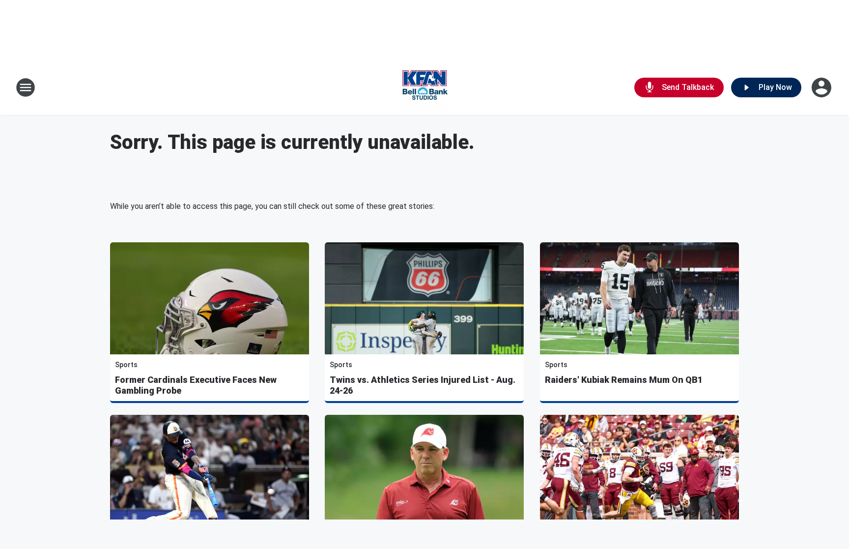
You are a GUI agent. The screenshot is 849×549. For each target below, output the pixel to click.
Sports (126, 365)
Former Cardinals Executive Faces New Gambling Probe (196, 385)
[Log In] (822, 87)
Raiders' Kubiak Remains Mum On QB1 (624, 380)
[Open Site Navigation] (25, 87)
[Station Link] (424, 87)
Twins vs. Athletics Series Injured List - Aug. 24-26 (422, 385)
